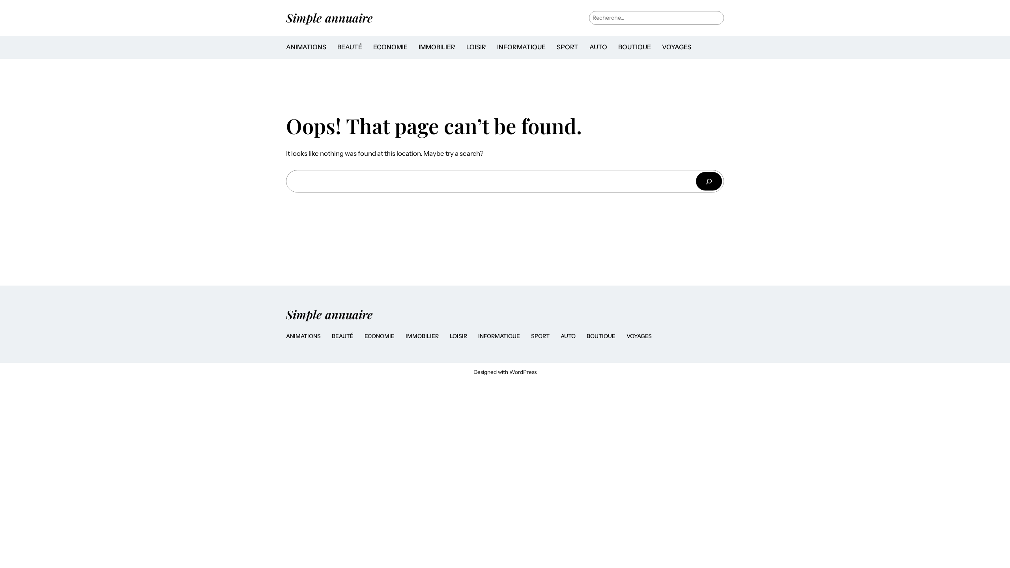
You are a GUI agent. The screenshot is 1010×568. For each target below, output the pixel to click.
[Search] (709, 181)
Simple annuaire (329, 17)
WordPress (523, 372)
